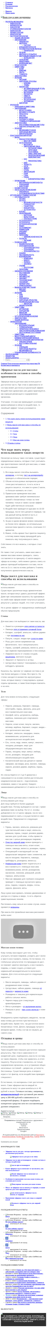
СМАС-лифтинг (34, 154)
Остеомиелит (25, 228)
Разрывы (23, 275)
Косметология (21, 188)
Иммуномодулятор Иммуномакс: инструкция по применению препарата (24, 1274)
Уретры (22, 116)
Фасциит (23, 231)
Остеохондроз (25, 220)
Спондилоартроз (31, 247)
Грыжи (22, 266)
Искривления (25, 257)
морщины (15, 907)
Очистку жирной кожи (15, 842)
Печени (22, 52)
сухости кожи (37, 639)
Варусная (28, 215)
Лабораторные (25, 341)
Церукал (27, 97)
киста (7, 1216)
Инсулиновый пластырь (14, 1258)
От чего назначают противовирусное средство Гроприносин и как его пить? (25, 1285)
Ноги (26, 166)
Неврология (15, 23)
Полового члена (26, 119)
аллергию (9, 475)
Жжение (22, 70)
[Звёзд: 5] (38, 1113)
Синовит (23, 278)
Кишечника (24, 61)
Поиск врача (10, 13)
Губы (26, 175)
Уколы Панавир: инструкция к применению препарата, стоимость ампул (22, 1292)
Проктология (21, 65)
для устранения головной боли (27, 629)
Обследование (11, 354)
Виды (17, 137)
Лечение (18, 78)
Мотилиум (28, 92)
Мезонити (28, 144)
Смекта (27, 96)
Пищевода (24, 41)
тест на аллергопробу (33, 475)
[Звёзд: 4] (30, 1113)
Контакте (40, 1135)
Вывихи (22, 233)
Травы (26, 85)
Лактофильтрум (31, 90)
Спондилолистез (31, 251)
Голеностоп (29, 204)
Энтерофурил (30, 99)
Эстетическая (25, 143)
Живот (27, 168)
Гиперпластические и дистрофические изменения (32, 330)
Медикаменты (25, 351)
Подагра (23, 238)
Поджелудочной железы (30, 49)
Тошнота (23, 74)
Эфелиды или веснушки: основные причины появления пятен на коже (24, 1296)
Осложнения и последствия (31, 193)
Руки (26, 173)
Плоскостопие (30, 219)
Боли (21, 69)
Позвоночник (21, 242)
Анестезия (24, 186)
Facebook (20, 1137)
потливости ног (18, 635)
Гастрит (27, 45)
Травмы (22, 291)
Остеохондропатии (28, 224)
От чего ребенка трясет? (14, 1222)
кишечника (10, 657)
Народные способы (28, 81)
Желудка (23, 43)
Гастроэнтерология (19, 36)
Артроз (22, 201)
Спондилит (29, 249)
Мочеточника (25, 110)
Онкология (15, 27)
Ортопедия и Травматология (23, 195)
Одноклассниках (8, 1137)
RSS (23, 1138)
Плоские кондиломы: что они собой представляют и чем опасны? (24, 1289)
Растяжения (24, 273)
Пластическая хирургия (20, 135)
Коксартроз (29, 208)
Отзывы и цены (13, 443)
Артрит (22, 199)
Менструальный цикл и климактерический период (27, 337)
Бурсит (22, 211)
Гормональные (26, 327)
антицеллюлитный (10, 1094)
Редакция (8, 4)
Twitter (37, 1137)
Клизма (27, 83)
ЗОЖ (21, 296)
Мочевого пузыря (27, 112)
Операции (23, 347)
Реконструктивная (27, 139)
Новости (8, 11)
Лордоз (27, 262)
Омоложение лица (32, 146)
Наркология (15, 31)
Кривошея (28, 258)
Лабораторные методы (29, 126)
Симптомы (19, 67)
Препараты (24, 191)
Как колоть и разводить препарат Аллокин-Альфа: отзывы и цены (23, 1303)
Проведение (20, 181)
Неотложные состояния (30, 332)
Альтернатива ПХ (33, 364)
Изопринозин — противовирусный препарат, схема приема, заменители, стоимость (24, 1299)
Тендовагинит (25, 280)
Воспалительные (26, 325)
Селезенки (23, 60)
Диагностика (21, 76)
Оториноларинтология (20, 29)
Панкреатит (29, 51)
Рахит (21, 226)
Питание (23, 79)
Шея (25, 163)
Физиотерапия (25, 305)
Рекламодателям (11, 6)
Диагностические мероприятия (29, 340)
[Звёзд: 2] (13, 1113)
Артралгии (24, 309)
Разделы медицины (14, 22)
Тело (15, 434)
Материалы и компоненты (31, 182)
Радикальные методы (29, 302)
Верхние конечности (33, 202)
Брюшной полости (27, 47)
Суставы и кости (22, 197)
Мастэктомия (30, 141)
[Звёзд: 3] (22, 1113)
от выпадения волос (32, 1007)
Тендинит (23, 282)
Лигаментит (24, 276)
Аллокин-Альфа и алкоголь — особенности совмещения (22, 1278)
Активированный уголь (34, 88)
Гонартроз (28, 206)
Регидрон (28, 94)
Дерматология (16, 32)
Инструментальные (28, 343)
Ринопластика (34, 161)
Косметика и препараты (10, 365)
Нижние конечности (33, 237)
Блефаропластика (36, 179)
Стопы (15, 431)
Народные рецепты (27, 349)
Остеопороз (24, 222)
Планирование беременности (28, 352)
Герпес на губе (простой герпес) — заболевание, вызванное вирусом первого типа (23, 1271)
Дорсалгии (24, 311)
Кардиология (16, 25)
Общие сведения (22, 38)
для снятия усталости (34, 626)
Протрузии (28, 267)
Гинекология (16, 322)
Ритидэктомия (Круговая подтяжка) (35, 150)
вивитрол (9, 1234)
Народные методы (27, 132)
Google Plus (28, 1137)
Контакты (9, 8)
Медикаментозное (27, 130)
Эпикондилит (25, 285)
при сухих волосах (30, 1010)
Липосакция (29, 172)
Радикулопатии (26, 244)
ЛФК (21, 294)
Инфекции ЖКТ (25, 63)
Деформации (25, 213)
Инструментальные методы (31, 125)
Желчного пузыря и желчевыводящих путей (30, 55)
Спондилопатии (26, 246)
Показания (24, 184)
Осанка (22, 253)
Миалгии (23, 313)
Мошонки (23, 117)
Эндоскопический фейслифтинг (36, 156)
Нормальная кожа (13, 864)
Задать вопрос (12, 358)
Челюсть (28, 164)
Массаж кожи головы (21, 440)
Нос (25, 159)
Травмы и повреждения (29, 121)
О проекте (9, 2)
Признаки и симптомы (25, 107)
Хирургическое (26, 134)
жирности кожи (21, 991)
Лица (15, 437)
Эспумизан (29, 101)
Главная (4, 364)
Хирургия (23, 103)
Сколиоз (27, 264)
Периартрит (24, 284)
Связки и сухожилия (24, 271)
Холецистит (29, 58)
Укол (7, 1253)
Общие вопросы (22, 320)
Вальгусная (29, 217)
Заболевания (20, 40)
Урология (14, 105)
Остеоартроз (29, 210)
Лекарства (24, 87)
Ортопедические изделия (26, 316)
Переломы (23, 235)
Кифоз (26, 260)
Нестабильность (26, 255)
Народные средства (28, 300)
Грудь (26, 170)
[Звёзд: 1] (5, 1113)
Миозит (22, 289)
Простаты (23, 114)
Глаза (26, 177)
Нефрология (15, 34)
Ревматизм (24, 229)
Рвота (21, 72)
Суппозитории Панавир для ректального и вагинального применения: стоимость (24, 1281)
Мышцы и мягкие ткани (25, 287)
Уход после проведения (25, 190)
